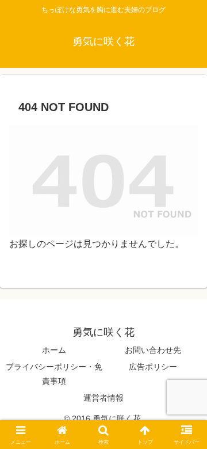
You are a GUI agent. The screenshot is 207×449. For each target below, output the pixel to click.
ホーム (54, 350)
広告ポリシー (153, 366)
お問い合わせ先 (153, 350)
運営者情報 (103, 397)
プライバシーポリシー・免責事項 (54, 374)
